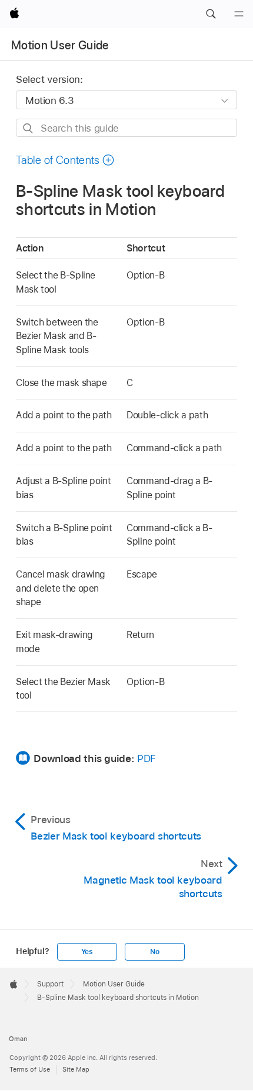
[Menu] (239, 14)
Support (50, 984)
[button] (211, 14)
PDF (146, 758)
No (154, 952)
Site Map (75, 1069)
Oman (18, 1039)
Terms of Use (29, 1069)
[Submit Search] (28, 128)
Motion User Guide (60, 45)
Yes (87, 952)
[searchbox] (126, 128)
